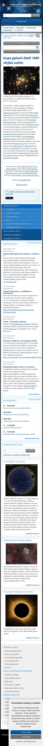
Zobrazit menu (21, 21)
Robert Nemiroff (22, 167)
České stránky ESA (11, 664)
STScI (6, 99)
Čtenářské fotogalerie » (13, 235)
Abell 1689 (34, 151)
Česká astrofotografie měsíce (18, 540)
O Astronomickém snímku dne (18, 224)
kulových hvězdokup (10, 158)
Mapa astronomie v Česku (14, 688)
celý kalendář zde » (32, 438)
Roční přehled (12, 217)
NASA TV (8, 667)
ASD (14, 175)
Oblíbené (10, 209)
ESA (16, 96)
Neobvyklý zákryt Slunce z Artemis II (19, 367)
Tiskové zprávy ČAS (12, 654)
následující (20, 51)
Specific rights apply (31, 171)
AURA (10, 99)
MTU (30, 167)
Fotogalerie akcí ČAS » (12, 238)
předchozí (22, 43)
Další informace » (33, 534)
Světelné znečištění (12, 675)
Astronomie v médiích (12, 685)
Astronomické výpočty (13, 678)
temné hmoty (19, 144)
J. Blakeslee (20, 99)
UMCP (14, 169)
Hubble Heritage (24, 96)
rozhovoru (12, 329)
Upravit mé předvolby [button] (26, 741)
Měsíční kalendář (13, 213)
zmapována (27, 146)
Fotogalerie (20, 27)
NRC (27, 99)
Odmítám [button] (26, 737)
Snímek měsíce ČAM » (12, 231)
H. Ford (11, 101)
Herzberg (32, 99)
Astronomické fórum (12, 691)
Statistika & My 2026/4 (21, 324)
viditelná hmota (33, 125)
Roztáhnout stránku (32, 35)
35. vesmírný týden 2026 (14, 461)
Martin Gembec (8, 251)
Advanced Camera (10, 113)
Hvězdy (7, 698)
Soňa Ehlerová (8, 289)
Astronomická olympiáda (14, 657)
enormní (26, 122)
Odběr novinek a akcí (13, 445)
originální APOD (25, 180)
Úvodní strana (8, 27)
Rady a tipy (9, 681)
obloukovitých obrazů (11, 134)
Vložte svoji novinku (34, 243)
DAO (5, 101)
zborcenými (15, 148)
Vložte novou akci (35, 399)
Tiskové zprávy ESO (12, 661)
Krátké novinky (10, 244)
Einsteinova (33, 115)
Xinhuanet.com (11, 282)
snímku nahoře (23, 153)
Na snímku (21, 108)
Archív (9, 220)
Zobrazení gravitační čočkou (25, 192)
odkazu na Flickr (29, 386)
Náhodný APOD (21, 185)
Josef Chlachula (32, 169)
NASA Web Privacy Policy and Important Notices (21, 173)
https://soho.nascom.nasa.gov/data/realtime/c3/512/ (22, 357)
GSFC (24, 175)
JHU (16, 101)
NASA (12, 96)
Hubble (12, 192)
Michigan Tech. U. (33, 175)
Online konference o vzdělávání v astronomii (17, 292)
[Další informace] (21, 480)
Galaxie (7, 702)
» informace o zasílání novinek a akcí (16, 455)
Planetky (8, 705)
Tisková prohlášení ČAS (13, 651)
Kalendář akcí (9, 400)
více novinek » (34, 394)
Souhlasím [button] (26, 732)
